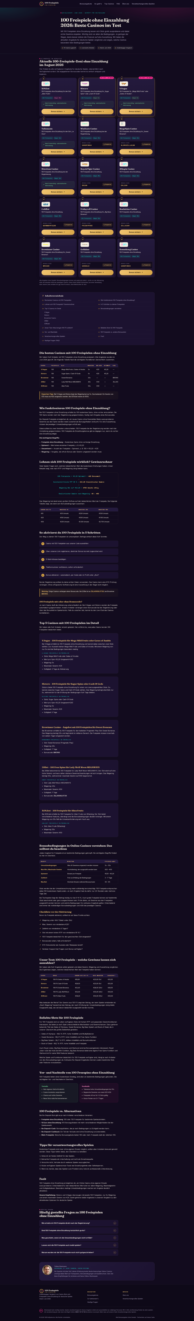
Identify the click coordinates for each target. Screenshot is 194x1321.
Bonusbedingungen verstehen (109, 309)
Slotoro (46, 315)
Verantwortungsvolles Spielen (143, 4)
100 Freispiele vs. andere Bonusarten (112, 332)
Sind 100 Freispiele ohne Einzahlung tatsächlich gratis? (78, 1230)
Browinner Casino (50, 318)
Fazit (101, 336)
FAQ (118, 4)
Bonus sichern (57, 111)
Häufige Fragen (92, 1302)
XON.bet (47, 324)
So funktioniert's (93, 1299)
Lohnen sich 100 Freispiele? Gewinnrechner (58, 304)
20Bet (46, 321)
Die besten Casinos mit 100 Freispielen (56, 300)
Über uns (125, 4)
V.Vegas (46, 312)
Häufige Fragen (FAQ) (51, 341)
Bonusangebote (86, 4)
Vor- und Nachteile (49, 332)
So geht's (98, 4)
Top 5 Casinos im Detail (51, 309)
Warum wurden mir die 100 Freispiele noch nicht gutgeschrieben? (78, 1252)
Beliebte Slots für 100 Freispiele (110, 328)
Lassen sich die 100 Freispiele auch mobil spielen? (78, 1245)
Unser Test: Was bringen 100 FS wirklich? (57, 328)
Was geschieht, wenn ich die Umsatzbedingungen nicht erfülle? (78, 1238)
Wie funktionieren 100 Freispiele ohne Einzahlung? (116, 300)
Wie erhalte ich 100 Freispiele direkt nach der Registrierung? (78, 1223)
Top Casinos (109, 4)
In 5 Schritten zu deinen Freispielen (111, 304)
